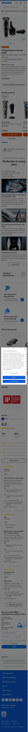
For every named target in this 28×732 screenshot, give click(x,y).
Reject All (13, 377)
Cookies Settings (13, 373)
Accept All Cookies (13, 381)
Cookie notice (8, 369)
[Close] (24, 349)
